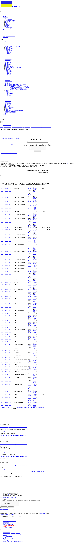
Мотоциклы (5, 29)
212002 (2, 193)
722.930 (34, 358)
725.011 (34, 202)
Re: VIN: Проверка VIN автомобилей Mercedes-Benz (13, 427)
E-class (6, 188)
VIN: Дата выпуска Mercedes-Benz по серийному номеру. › (33, 407)
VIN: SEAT (7, 102)
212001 (2, 188)
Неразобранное (6, 33)
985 (30, 358)
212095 (2, 397)
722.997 (34, 304)
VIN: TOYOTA (8, 106)
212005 (2, 214)
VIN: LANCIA (8, 77)
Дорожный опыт (8, 27)
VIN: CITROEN (8, 59)
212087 (2, 364)
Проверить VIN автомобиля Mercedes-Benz (10, 138)
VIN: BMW (7, 51)
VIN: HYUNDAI (8, 72)
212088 (2, 366)
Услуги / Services (6, 526)
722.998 (34, 313)
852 (30, 235)
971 (30, 341)
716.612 (34, 311)
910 (30, 296)
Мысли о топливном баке (8, 538)
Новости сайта (6, 15)
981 (30, 351)
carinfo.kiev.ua (42, 513)
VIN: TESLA (7, 105)
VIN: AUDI (7, 49)
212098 (2, 402)
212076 (2, 355)
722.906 (34, 318)
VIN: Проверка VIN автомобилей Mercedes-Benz (17, 89)
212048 (2, 307)
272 (29, 313)
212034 (2, 282)
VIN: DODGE (8, 62)
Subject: (2, 476)
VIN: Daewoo (7, 60)
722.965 (34, 227)
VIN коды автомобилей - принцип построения (12, 46)
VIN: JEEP (7, 75)
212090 (2, 371)
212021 (2, 234)
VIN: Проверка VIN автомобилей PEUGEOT (14, 110)
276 (29, 325)
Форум (4, 16)
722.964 (34, 339)
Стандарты (7, 24)
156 (29, 358)
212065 (2, 336)
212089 (2, 369)
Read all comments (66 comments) (37, 471)
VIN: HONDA (8, 70)
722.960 (34, 360)
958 (30, 301)
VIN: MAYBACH (8, 82)
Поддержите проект (4, 509)
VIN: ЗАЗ (7, 109)
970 (30, 372)
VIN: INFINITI (8, 73)
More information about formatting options (8, 497)
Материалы (5, 32)
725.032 (34, 346)
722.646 (34, 188)
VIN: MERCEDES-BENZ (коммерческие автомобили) (16, 84)
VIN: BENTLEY (8, 50)
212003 (2, 201)
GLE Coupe (5, 539)
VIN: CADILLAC (8, 54)
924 (30, 188)
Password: (2, 120)
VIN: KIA (7, 76)
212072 (2, 341)
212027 (2, 276)
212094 (2, 384)
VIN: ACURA (8, 47)
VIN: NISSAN (8, 92)
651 (29, 188)
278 (29, 345)
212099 (2, 405)
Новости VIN (10, 19)
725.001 (34, 241)
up (21, 407)
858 (30, 381)
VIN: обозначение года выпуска (9, 112)
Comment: (2, 490)
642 (29, 232)
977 (30, 365)
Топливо (7, 25)
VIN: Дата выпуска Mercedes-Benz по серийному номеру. (19, 87)
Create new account (6, 124)
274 (29, 282)
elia (10, 131)
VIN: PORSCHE (8, 96)
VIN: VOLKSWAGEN (9, 107)
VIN (6, 18)
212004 (2, 208)
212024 (2, 254)
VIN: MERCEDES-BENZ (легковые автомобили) (15, 85)
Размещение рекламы (7, 523)
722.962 (34, 369)
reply (4, 431)
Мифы (6, 22)
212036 (2, 291)
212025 (2, 259)
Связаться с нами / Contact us (8, 524)
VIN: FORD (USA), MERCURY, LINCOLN (13, 67)
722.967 (34, 374)
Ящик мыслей (8, 28)
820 (30, 337)
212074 (2, 348)
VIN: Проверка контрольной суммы (10, 113)
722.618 (34, 303)
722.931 (34, 348)
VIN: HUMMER (8, 71)
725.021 (34, 375)
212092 (2, 377)
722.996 (34, 215)
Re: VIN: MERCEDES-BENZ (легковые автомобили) (13, 444)
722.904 (34, 334)
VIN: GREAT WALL (9, 69)
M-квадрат (5, 535)
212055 (2, 325)
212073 (2, 344)
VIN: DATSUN (8, 61)
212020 (2, 231)
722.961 (34, 372)
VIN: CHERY (8, 55)
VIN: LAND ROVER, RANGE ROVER (13, 79)
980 (30, 318)
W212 (10, 188)
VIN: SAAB (7, 100)
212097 (2, 399)
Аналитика (5, 31)
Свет (6, 23)
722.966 (34, 381)
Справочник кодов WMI (10, 20)
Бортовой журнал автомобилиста (9, 521)
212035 (2, 286)
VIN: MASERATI (8, 81)
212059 (2, 332)
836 (30, 241)
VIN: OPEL (7, 94)
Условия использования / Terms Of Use (8, 514)
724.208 (34, 402)
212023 (2, 241)
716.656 (34, 198)
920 (30, 282)
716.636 (34, 316)
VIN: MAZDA (8, 83)
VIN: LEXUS (7, 80)
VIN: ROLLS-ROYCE (9, 98)
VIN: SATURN (8, 101)
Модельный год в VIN (9, 21)
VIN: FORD (7, 65)
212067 (2, 339)
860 (30, 304)
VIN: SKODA (8, 103)
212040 (2, 296)
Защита (6, 26)
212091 (2, 374)
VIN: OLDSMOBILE (9, 93)
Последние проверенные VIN (9, 36)
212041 (2, 300)
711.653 (34, 191)
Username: (2, 119)
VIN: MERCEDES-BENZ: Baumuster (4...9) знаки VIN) (18, 86)
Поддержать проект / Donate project (10, 525)
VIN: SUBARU (8, 104)
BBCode (9, 494)
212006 (2, 222)
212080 (2, 359)
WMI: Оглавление (6, 114)
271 (29, 301)
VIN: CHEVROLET (9, 56)
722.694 (34, 214)
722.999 (34, 320)
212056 (2, 327)
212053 (2, 318)
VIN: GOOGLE (8, 68)
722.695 (34, 301)
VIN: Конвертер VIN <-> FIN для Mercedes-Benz (17, 88)
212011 (2, 227)
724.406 (34, 398)
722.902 (34, 232)
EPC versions (5, 37)
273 (29, 341)
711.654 (34, 323)
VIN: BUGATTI (8, 52)
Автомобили (5, 17)
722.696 (34, 307)
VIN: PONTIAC (8, 95)
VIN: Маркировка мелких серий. (9, 111)
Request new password (7, 125)
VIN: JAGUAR (8, 74)
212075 (2, 352)
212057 (2, 329)
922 (30, 345)
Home (1, 127)
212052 (2, 313)
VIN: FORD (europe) (9, 66)
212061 (2, 334)
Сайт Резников (6, 41)
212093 (2, 381)
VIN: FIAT (7, 63)
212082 (2, 362)
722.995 (34, 282)
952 (30, 320)
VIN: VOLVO (8, 108)
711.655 (34, 285)
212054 (2, 320)
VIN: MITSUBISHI (9, 91)
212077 (2, 357)
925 (30, 215)
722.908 (34, 189)
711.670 (34, 205)
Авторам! (5, 13)
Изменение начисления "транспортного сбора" (12, 534)
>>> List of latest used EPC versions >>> (9, 153)
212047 (2, 303)
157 (29, 348)
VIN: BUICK (7, 53)
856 (30, 266)
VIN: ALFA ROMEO (9, 48)
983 (30, 330)
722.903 (34, 234)
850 (30, 232)
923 (30, 313)
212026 (2, 271)
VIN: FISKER (8, 64)
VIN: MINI (7, 90)
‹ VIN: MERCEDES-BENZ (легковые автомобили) (10, 407)
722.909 (34, 344)
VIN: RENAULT (8, 97)
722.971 (34, 355)
